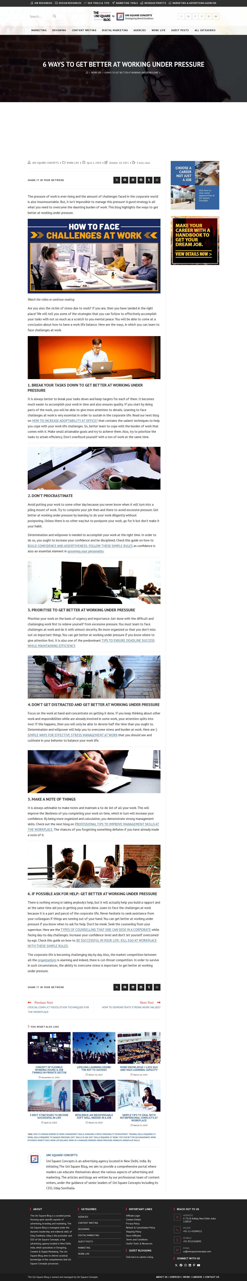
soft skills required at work (103, 1137)
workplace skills (131, 1140)
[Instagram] (185, 1265)
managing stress (93, 1134)
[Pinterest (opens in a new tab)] (195, 16)
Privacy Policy (133, 1223)
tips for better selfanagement (134, 1137)
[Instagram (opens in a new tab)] (202, 16)
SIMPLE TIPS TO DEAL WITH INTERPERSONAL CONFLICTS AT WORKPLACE (139, 1118)
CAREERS (197, 1276)
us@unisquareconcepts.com (197, 1251)
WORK (186, 1276)
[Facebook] (181, 1265)
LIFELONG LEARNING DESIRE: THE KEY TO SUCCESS (94, 1068)
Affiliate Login (133, 1215)
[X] (176, 1265)
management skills (74, 1134)
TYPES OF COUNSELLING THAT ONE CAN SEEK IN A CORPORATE (106, 930)
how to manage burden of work (49, 1134)
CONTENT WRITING (88, 1222)
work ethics (44, 1140)
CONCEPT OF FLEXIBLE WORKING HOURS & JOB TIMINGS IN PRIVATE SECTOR (49, 1070)
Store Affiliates (133, 1235)
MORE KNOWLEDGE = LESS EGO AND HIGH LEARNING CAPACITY (139, 1068)
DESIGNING (84, 1229)
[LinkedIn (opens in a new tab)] (209, 16)
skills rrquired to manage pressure (52, 1137)
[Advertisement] (123, 127)
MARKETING (84, 1247)
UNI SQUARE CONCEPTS (45, 162)
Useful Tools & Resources (139, 1243)
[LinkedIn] (190, 1265)
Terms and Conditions (137, 1239)
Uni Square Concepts (87, 1276)
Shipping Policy (133, 1231)
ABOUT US (162, 1276)
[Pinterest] (194, 1265)
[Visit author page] (34, 1159)
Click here (131, 1256)
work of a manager (78, 1140)
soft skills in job (79, 1137)
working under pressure (100, 1140)
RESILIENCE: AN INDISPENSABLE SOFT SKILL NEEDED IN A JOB (94, 1116)
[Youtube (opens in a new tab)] (216, 16)
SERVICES (175, 1276)
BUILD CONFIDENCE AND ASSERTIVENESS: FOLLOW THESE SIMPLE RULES (80, 546)
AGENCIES (83, 1216)
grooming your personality (86, 551)
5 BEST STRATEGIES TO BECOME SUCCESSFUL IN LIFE (49, 1116)
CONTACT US (212, 1276)
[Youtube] (198, 1265)
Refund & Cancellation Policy (140, 1227)
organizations (47, 960)
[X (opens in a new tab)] (181, 16)
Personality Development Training (119, 1134)
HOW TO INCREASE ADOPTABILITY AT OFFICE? (65, 421)
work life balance (59, 1140)
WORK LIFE (73, 162)
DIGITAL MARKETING (88, 1235)
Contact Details (133, 1219)
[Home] (87, 72)
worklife (117, 1140)
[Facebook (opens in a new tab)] (188, 16)
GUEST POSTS (85, 1241)
